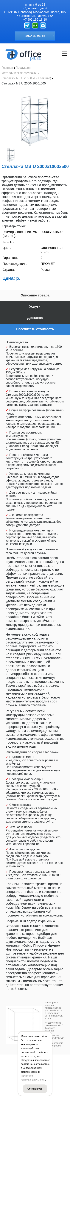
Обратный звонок (35, 36)
